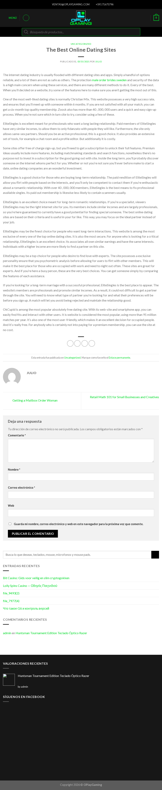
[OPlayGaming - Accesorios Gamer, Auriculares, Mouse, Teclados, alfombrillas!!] (81, 18)
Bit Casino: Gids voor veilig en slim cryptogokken (36, 578)
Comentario (17, 435)
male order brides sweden (109, 80)
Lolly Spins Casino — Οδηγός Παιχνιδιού (30, 585)
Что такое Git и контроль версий (26, 608)
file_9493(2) (11, 593)
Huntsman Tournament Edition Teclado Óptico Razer (51, 633)
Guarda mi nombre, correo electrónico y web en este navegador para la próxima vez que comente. (78, 524)
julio (98, 61)
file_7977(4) (11, 601)
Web (11, 505)
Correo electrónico (21, 487)
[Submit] (155, 555)
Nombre (14, 469)
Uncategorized (81, 44)
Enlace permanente (119, 357)
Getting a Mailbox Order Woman (34, 400)
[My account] (26, 18)
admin (7, 633)
